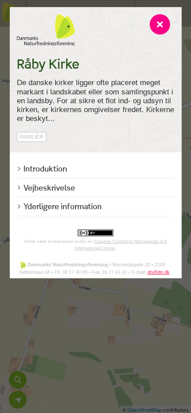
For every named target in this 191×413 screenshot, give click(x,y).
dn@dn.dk (158, 272)
